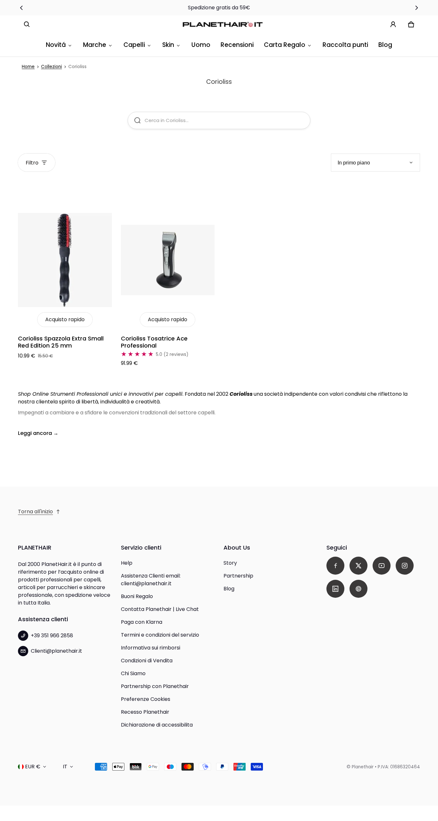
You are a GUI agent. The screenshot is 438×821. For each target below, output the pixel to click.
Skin (168, 44)
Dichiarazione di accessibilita (157, 724)
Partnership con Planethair (155, 686)
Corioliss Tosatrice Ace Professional (154, 342)
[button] (27, 24)
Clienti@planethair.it (56, 651)
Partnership (238, 575)
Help (126, 563)
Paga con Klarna (141, 622)
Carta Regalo (284, 44)
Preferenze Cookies (145, 699)
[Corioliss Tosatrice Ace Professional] (168, 260)
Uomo (200, 44)
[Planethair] (224, 24)
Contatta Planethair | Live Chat (160, 609)
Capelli (134, 44)
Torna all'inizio (35, 511)
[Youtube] (382, 566)
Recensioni (237, 44)
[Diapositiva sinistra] (21, 8)
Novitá (56, 44)
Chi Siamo (133, 673)
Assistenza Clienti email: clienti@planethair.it (151, 579)
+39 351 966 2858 (52, 635)
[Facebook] (335, 566)
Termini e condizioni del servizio (160, 635)
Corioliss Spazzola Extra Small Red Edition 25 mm (61, 342)
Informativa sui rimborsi (150, 647)
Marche (94, 44)
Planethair (363, 767)
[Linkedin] (335, 589)
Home (28, 67)
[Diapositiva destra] (416, 8)
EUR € (32, 766)
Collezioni (51, 67)
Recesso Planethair (145, 712)
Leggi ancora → (38, 433)
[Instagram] (405, 566)
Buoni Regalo (137, 596)
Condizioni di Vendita (147, 660)
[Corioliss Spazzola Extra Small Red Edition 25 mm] (65, 260)
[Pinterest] (358, 589)
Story (230, 563)
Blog (385, 44)
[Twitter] (358, 566)
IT (65, 766)
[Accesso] (393, 24)
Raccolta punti (345, 44)
